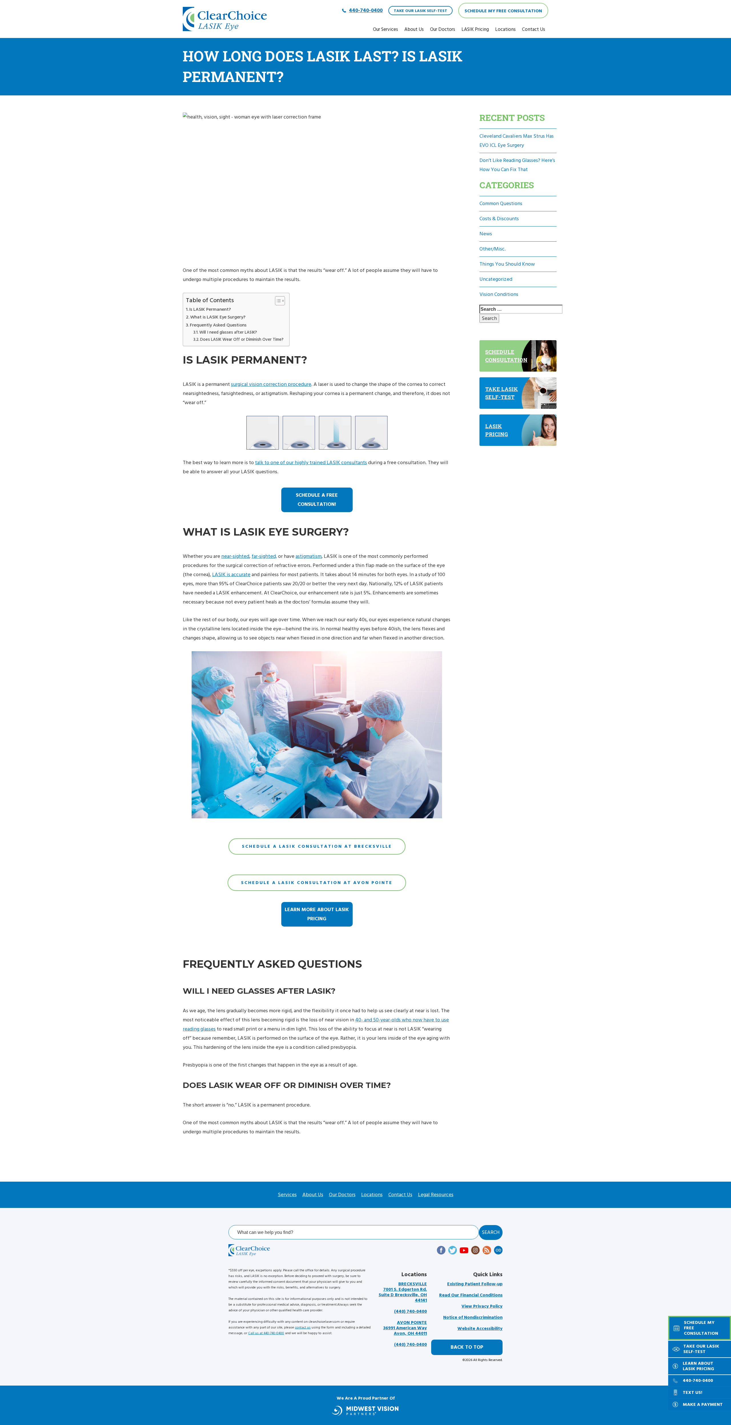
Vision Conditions (498, 294)
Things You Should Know (507, 264)
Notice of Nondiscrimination (473, 1317)
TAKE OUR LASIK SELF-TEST (420, 11)
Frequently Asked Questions (218, 325)
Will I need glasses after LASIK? (228, 332)
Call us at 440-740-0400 (266, 1333)
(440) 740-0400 (410, 1311)
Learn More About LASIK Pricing (317, 914)
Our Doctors (442, 29)
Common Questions (500, 203)
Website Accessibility (480, 1328)
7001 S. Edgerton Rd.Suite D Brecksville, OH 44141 (403, 1292)
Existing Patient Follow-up (475, 1284)
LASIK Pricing (475, 29)
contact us (303, 1327)
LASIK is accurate (231, 574)
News (485, 233)
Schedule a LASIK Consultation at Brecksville (317, 846)
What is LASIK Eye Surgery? (218, 317)
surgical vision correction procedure (271, 384)
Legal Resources (435, 1194)
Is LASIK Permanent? (210, 309)
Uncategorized (495, 279)
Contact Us (533, 29)
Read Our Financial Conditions (471, 1295)
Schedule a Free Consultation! (317, 500)
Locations (505, 29)
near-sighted (235, 556)
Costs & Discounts (499, 218)
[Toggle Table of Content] (277, 301)
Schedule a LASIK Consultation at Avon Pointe (317, 882)
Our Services (385, 29)
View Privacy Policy (482, 1306)
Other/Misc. (492, 248)
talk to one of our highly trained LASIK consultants (311, 462)
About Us (414, 29)
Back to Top (467, 1347)
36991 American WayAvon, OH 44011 (405, 1328)
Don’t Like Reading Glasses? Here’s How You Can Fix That (517, 165)
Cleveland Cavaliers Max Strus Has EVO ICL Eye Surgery (516, 141)
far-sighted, (264, 556)
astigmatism (309, 556)
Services (287, 1194)
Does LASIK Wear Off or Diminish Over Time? (242, 339)
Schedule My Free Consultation (503, 11)
